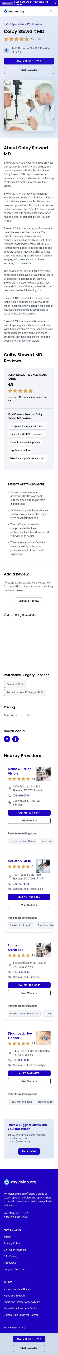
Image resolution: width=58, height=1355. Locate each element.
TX (28, 24)
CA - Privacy (11, 1256)
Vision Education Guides (17, 1289)
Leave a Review (29, 601)
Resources (10, 1262)
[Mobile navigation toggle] (50, 11)
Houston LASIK (19, 861)
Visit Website (29, 1348)
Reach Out (29, 1151)
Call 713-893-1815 (29, 1073)
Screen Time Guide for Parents (21, 1314)
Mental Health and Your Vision (20, 1308)
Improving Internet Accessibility (22, 1302)
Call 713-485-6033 (29, 985)
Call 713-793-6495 (29, 897)
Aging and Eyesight (14, 1295)
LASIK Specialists (14, 24)
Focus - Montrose (16, 947)
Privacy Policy (12, 1243)
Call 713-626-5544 (29, 812)
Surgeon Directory (14, 1269)
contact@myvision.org (19, 1141)
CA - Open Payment (15, 1249)
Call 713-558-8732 (29, 1339)
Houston (37, 24)
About (7, 1236)
